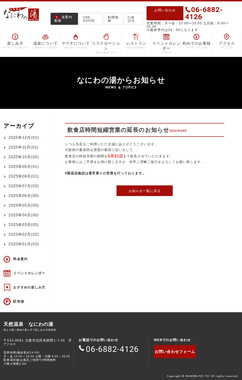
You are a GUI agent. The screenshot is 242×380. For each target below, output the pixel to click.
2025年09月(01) (24, 167)
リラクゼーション (106, 47)
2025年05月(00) (24, 205)
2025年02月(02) (24, 234)
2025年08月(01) (24, 176)
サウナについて (76, 45)
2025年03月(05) (24, 225)
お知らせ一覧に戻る (145, 191)
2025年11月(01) (23, 147)
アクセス (227, 45)
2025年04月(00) (24, 215)
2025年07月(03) (24, 186)
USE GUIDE (89, 18)
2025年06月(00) (24, 196)
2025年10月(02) (24, 157)
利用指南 (113, 18)
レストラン (136, 45)
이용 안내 (130, 18)
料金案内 (20, 259)
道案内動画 (63, 19)
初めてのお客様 (196, 45)
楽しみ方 (15, 45)
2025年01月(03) (24, 244)
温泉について (45, 45)
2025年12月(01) (24, 138)
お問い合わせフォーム (175, 352)
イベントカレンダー (166, 47)
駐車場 (18, 301)
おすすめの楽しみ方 (29, 287)
